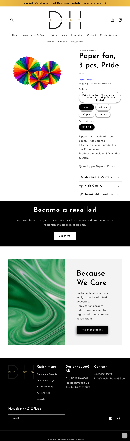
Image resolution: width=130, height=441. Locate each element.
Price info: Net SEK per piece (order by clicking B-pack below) (99, 97)
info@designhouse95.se (109, 378)
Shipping (83, 83)
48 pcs (103, 114)
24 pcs (103, 107)
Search (41, 398)
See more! (65, 235)
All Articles (43, 392)
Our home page (46, 380)
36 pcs (86, 114)
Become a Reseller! (48, 374)
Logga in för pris (86, 80)
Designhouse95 (59, 439)
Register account (92, 329)
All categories (45, 386)
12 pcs (86, 107)
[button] (11, 20)
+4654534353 (103, 374)
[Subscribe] (61, 418)
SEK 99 (86, 127)
